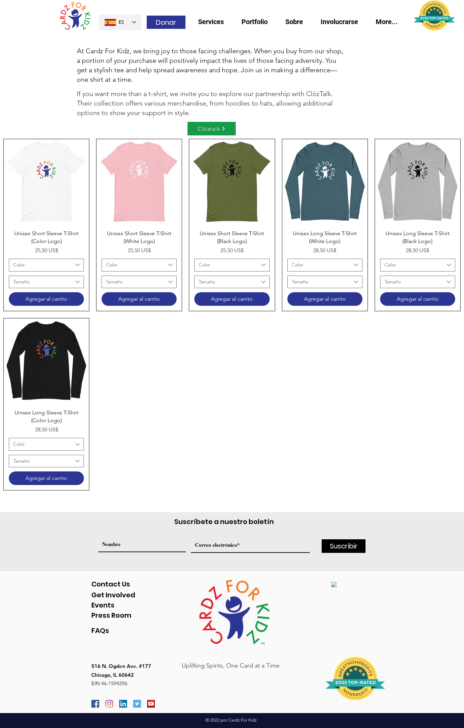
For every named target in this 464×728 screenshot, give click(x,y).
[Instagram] (109, 704)
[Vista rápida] (46, 181)
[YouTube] (151, 704)
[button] (298, 24)
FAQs (100, 630)
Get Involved (113, 595)
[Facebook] (95, 704)
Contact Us (110, 584)
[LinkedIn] (123, 704)
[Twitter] (137, 704)
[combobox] (46, 265)
